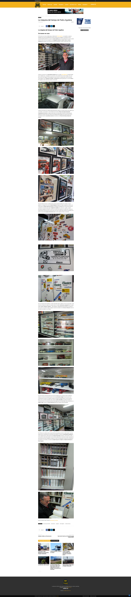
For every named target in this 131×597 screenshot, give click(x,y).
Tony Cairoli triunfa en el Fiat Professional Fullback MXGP (66, 537)
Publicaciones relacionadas (44, 540)
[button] (95, 1)
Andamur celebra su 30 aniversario (44, 536)
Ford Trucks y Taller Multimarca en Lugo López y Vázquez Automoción (43, 552)
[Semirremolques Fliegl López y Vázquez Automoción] (68, 560)
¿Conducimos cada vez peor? (43, 564)
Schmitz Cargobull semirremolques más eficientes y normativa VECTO (67, 553)
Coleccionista (53, 523)
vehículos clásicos (67, 523)
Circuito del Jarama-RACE (46, 523)
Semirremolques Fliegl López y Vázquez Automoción (68, 565)
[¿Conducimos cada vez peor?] (43, 560)
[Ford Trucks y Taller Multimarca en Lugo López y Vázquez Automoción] (43, 547)
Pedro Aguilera (62, 523)
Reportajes (39, 17)
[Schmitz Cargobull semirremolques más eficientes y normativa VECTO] (68, 547)
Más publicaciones (54, 540)
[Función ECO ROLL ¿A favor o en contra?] (56, 547)
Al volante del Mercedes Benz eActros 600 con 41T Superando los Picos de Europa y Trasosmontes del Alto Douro (55, 567)
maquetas (57, 523)
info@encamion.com (67, 590)
